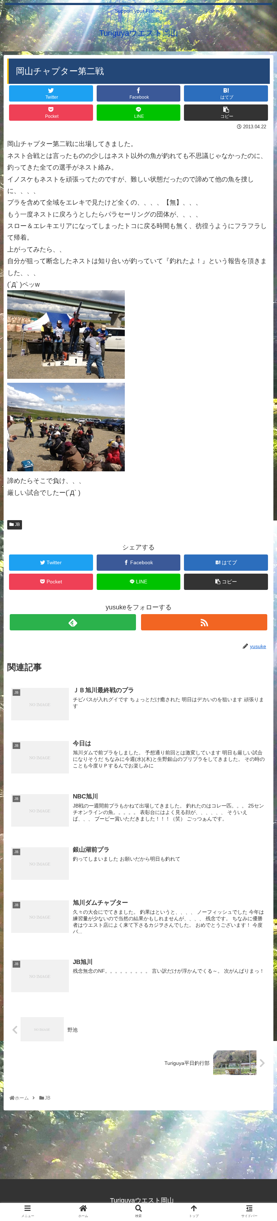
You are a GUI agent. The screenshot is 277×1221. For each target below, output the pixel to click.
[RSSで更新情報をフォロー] (204, 622)
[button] (255, 825)
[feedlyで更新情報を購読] (73, 622)
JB (17, 524)
